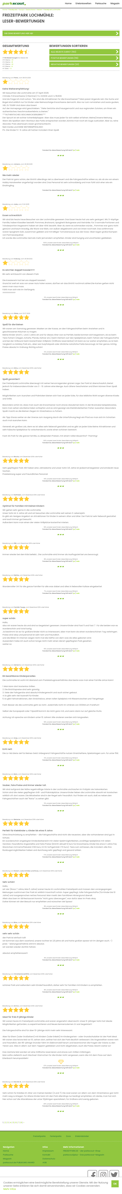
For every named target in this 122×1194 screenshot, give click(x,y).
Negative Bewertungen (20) (65, 64)
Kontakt (46, 1154)
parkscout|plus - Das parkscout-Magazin (83, 1154)
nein (78, 150)
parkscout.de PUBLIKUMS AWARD (19, 1162)
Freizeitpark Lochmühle (52, 10)
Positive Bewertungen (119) (64, 58)
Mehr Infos (9, 1189)
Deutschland (30, 10)
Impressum (48, 1150)
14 (12, 64)
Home (68, 3)
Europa (21, 10)
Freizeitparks (12, 10)
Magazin (115, 3)
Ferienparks (55, 1136)
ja (74, 150)
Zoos (68, 1136)
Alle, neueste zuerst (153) (63, 51)
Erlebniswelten (83, 3)
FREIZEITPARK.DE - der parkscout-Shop (81, 1150)
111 (12, 60)
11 (10, 68)
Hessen (39, 10)
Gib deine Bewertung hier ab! (18, 33)
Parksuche (100, 3)
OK (115, 1183)
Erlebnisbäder (82, 1136)
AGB (45, 1162)
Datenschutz (49, 1158)
